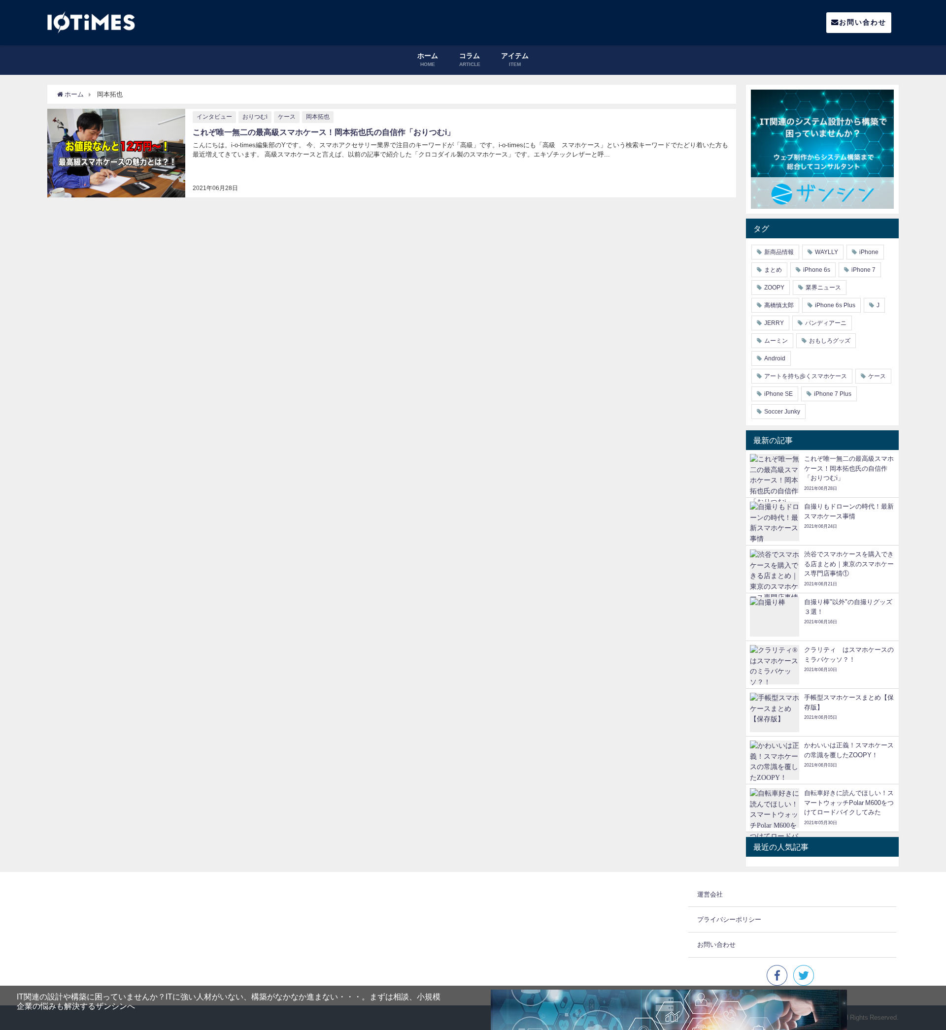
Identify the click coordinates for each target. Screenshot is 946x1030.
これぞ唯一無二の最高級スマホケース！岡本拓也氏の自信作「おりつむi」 (324, 132)
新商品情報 (779, 252)
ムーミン (776, 341)
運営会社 (710, 894)
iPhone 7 (863, 270)
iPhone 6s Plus (835, 305)
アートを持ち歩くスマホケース (805, 376)
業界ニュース (823, 287)
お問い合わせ (862, 22)
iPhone (868, 252)
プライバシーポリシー (729, 919)
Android (774, 358)
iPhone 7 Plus (832, 394)
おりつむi (255, 117)
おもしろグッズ (829, 341)
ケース (287, 117)
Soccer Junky (782, 412)
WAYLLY (826, 252)
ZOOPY (774, 287)
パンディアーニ (825, 323)
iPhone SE (778, 394)
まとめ (773, 270)
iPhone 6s (816, 270)
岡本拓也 (318, 117)
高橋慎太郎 (779, 305)
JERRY (774, 323)
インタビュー (214, 117)
